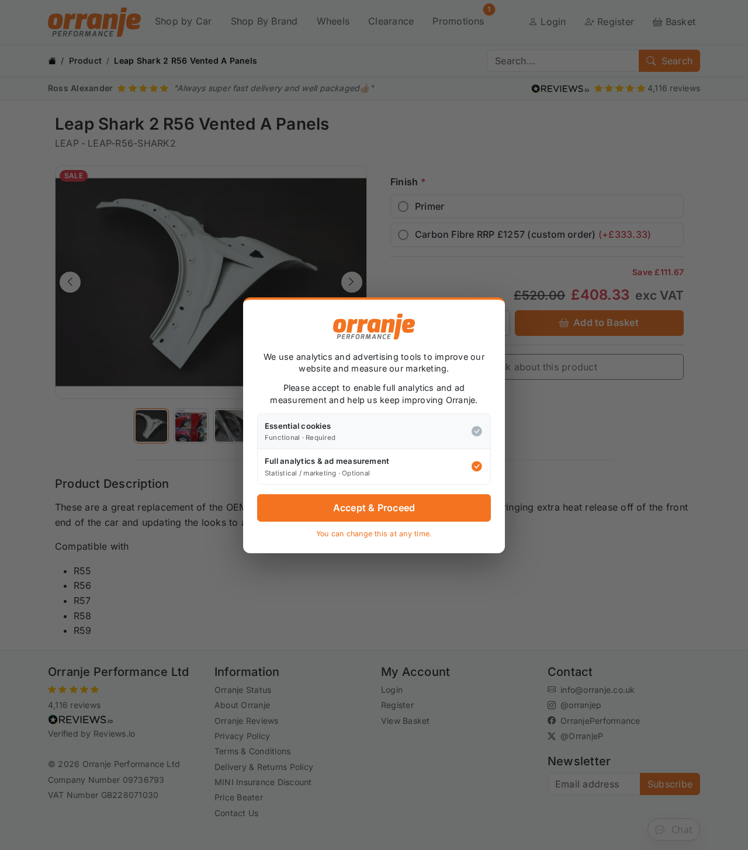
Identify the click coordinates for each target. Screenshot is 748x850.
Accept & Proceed (374, 508)
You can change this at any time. (374, 533)
